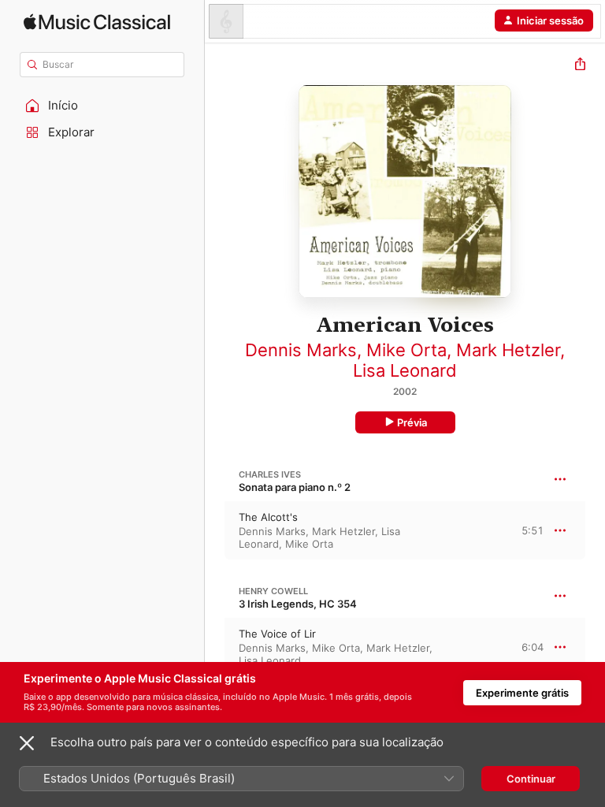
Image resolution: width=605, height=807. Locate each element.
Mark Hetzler (508, 350)
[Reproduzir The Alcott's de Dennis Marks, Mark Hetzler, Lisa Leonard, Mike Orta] (215, 530)
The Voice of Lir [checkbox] (277, 633)
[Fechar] (27, 743)
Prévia (412, 422)
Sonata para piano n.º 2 (295, 487)
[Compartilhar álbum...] (580, 65)
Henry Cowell (273, 591)
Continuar (531, 778)
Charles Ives (270, 474)
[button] (102, 105)
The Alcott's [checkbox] (268, 517)
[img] (97, 21)
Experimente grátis (522, 692)
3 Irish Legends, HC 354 (298, 603)
